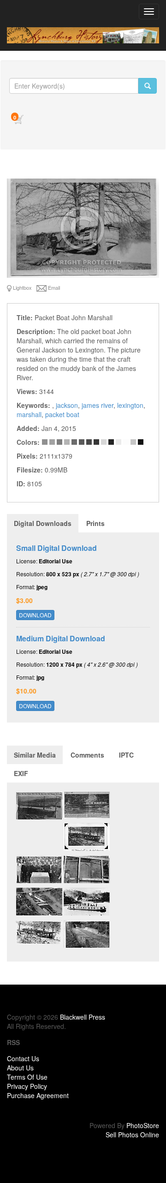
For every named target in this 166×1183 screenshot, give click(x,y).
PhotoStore (142, 1125)
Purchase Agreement (38, 1095)
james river (97, 405)
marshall (29, 414)
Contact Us (23, 1058)
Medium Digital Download (60, 638)
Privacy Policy (27, 1086)
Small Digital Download (56, 548)
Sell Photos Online (132, 1134)
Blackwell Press (82, 1017)
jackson (67, 405)
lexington (130, 405)
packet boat (62, 414)
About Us (20, 1067)
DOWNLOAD (35, 615)
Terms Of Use (27, 1076)
